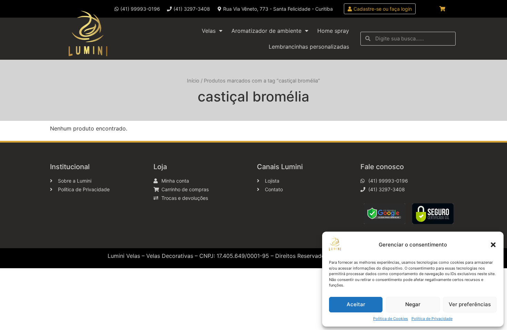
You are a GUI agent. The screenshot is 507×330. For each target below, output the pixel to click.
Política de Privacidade (432, 318)
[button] (493, 244)
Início (193, 81)
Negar (412, 304)
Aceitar (356, 304)
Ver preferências (470, 304)
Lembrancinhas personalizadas (309, 46)
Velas (209, 30)
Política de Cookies (390, 318)
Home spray (333, 30)
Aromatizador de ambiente (266, 30)
